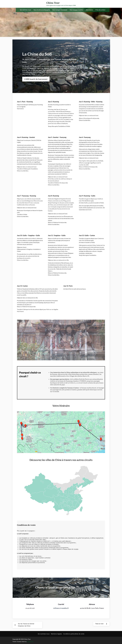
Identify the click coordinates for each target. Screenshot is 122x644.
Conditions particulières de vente (73, 634)
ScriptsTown (30, 641)
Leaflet (104, 452)
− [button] (103, 414)
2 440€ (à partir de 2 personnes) (35, 79)
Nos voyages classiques (59, 10)
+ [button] (103, 412)
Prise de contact (100, 10)
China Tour (53, 2)
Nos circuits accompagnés (42, 10)
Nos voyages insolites (76, 10)
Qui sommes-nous (25, 10)
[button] (104, 417)
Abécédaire (89, 10)
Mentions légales (56, 634)
